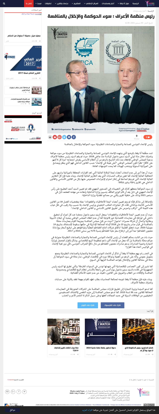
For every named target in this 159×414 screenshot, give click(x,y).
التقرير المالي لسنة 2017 (29, 73)
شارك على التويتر (87, 305)
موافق (12, 410)
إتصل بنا (29, 3)
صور (145, 379)
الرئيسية (136, 3)
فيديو (139, 379)
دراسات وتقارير (62, 3)
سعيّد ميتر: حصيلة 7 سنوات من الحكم (24, 36)
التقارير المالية (9, 78)
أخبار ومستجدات (108, 3)
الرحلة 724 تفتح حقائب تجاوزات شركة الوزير (19, 89)
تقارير (7, 41)
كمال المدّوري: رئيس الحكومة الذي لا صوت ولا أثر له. (139, 349)
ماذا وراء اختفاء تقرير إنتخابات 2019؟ (66, 349)
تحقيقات (48, 3)
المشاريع (77, 3)
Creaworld (11, 379)
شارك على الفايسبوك (112, 305)
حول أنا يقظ (124, 3)
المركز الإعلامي (92, 3)
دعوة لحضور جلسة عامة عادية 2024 (101, 348)
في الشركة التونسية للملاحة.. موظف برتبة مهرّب (20, 100)
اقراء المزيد (87, 410)
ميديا (39, 3)
